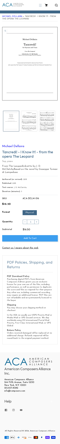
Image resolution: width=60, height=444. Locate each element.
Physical (29, 213)
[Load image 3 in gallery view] (47, 121)
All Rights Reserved (13, 431)
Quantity (7, 222)
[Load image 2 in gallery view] (29, 121)
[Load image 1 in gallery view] (11, 121)
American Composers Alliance (42, 431)
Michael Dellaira (12, 16)
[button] (40, 5)
